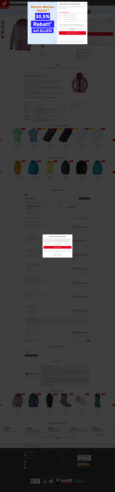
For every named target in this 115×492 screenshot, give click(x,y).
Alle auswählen (57, 247)
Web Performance (58, 243)
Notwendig (48, 243)
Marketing (68, 243)
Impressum (54, 255)
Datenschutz (60, 255)
